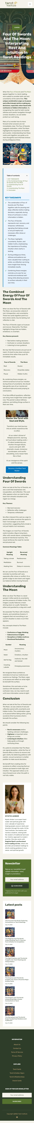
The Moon (27, 92)
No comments (25, 64)
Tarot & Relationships (17, 1077)
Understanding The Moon (16, 188)
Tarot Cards (17, 1069)
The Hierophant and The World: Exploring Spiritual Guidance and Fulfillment (16, 1018)
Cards (17, 27)
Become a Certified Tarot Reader (17, 469)
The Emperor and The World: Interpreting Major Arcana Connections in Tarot (14, 999)
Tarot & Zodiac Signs (17, 1073)
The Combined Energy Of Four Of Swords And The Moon (17, 181)
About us (17, 1044)
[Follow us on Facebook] (17, 1117)
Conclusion (11, 190)
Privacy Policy (17, 1056)
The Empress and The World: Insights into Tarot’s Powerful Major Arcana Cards (17, 979)
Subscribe (17, 1101)
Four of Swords (15, 92)
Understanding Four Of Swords (15, 185)
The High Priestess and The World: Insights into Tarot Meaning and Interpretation (16, 959)
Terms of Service (17, 1052)
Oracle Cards (17, 1081)
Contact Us (17, 1048)
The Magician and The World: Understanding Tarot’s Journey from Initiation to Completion (15, 940)
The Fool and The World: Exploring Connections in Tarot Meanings (16, 921)
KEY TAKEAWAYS (13, 179)
